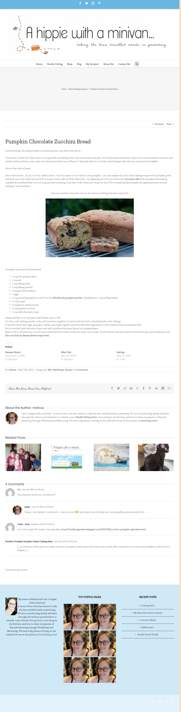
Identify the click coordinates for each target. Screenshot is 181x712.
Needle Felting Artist (86, 417)
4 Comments (81, 369)
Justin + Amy (23, 524)
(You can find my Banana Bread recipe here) (27, 335)
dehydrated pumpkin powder (67, 297)
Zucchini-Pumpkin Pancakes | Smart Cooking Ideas (29, 541)
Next (169, 124)
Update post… (148, 627)
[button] (137, 63)
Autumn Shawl (148, 619)
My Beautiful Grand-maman (148, 612)
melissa (12, 369)
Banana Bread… (13, 352)
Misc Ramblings (56, 369)
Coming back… (148, 605)
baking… (121, 352)
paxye (27, 506)
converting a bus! (148, 420)
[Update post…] (23, 456)
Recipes (69, 369)
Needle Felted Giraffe (148, 634)
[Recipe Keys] (76, 617)
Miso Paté (66, 352)
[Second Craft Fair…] (111, 456)
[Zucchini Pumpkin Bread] (89, 228)
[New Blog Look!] (67, 456)
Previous (159, 124)
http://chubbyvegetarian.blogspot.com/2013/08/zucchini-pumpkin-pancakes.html (104, 529)
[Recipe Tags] (103, 617)
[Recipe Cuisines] (76, 643)
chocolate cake (132, 178)
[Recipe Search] (103, 670)
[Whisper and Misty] (156, 456)
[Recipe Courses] (103, 643)
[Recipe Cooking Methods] (76, 670)
